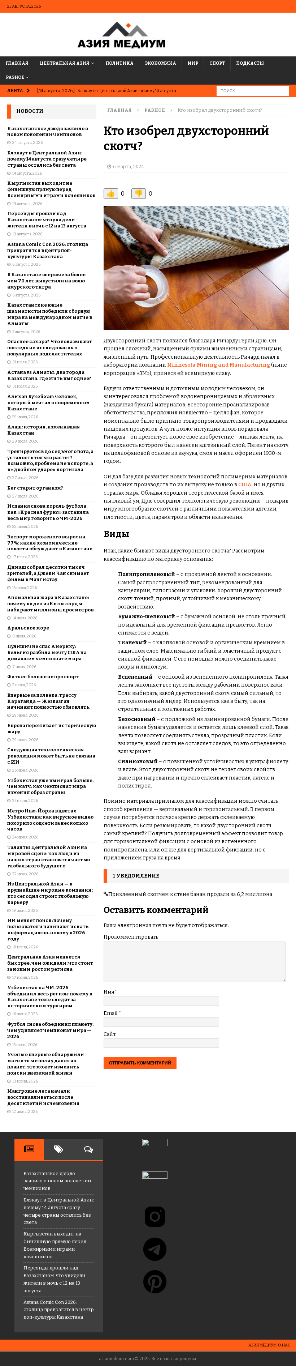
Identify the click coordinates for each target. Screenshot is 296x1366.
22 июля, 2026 (25, 526)
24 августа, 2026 (27, 142)
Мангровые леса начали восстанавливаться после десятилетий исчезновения (43, 1097)
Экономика (160, 63)
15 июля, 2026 (24, 587)
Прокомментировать (131, 937)
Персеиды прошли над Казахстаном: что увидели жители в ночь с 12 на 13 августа (46, 220)
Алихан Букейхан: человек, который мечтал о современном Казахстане (48, 402)
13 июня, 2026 (25, 1081)
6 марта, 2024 (128, 166)
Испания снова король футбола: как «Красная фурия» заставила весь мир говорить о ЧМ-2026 (48, 512)
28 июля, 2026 (25, 441)
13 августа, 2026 (27, 203)
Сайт (110, 1034)
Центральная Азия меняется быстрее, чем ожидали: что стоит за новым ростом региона (50, 963)
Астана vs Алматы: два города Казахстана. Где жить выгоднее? (49, 375)
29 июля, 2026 (25, 417)
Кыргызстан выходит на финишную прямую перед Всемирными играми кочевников (51, 189)
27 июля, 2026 (25, 477)
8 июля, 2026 (24, 636)
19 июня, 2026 (25, 910)
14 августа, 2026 (27, 173)
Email (111, 1013)
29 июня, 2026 (25, 715)
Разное (15, 77)
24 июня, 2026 (25, 837)
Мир (192, 63)
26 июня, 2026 (25, 770)
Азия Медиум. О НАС (269, 1345)
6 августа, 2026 (26, 264)
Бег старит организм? (35, 488)
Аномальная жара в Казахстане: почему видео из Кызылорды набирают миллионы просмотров (50, 603)
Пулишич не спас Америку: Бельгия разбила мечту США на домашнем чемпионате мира (47, 652)
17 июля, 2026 (25, 557)
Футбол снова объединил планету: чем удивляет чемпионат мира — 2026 (50, 1030)
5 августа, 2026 (26, 331)
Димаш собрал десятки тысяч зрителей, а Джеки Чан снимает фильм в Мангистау (48, 573)
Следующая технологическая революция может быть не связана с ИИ (51, 756)
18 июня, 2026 (25, 947)
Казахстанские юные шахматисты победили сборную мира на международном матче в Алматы (49, 314)
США (245, 485)
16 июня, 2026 (25, 1014)
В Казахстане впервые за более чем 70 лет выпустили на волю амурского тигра (46, 281)
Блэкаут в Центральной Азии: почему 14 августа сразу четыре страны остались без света (47, 159)
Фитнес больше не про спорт (43, 676)
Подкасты (250, 63)
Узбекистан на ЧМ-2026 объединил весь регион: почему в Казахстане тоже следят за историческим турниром (49, 997)
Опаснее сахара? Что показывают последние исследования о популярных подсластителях (49, 348)
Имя (109, 992)
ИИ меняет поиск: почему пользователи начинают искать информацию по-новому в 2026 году (47, 930)
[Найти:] (253, 91)
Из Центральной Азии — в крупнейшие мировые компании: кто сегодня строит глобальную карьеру (50, 893)
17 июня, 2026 (25, 977)
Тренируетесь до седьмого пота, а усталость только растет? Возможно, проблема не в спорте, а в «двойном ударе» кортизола (50, 461)
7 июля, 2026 (24, 667)
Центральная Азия (65, 63)
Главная (17, 63)
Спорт (217, 63)
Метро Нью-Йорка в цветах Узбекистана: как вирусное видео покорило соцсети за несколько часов (50, 820)
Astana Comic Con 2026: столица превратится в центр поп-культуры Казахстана (47, 250)
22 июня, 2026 (25, 874)
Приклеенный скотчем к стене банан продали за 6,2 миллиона (190, 894)
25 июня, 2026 (25, 800)
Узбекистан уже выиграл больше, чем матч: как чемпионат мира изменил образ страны (50, 786)
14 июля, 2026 (24, 618)
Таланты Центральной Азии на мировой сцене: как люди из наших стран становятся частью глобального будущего (48, 856)
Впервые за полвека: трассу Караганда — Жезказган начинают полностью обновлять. (48, 701)
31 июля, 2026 (25, 362)
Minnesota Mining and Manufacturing (218, 365)
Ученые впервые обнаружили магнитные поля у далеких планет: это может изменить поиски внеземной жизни (45, 1064)
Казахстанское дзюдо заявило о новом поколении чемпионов (47, 131)
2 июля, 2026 (24, 685)
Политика (119, 63)
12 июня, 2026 (25, 1111)
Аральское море (28, 628)
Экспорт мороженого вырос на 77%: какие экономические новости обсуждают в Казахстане (49, 543)
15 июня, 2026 (24, 1044)
